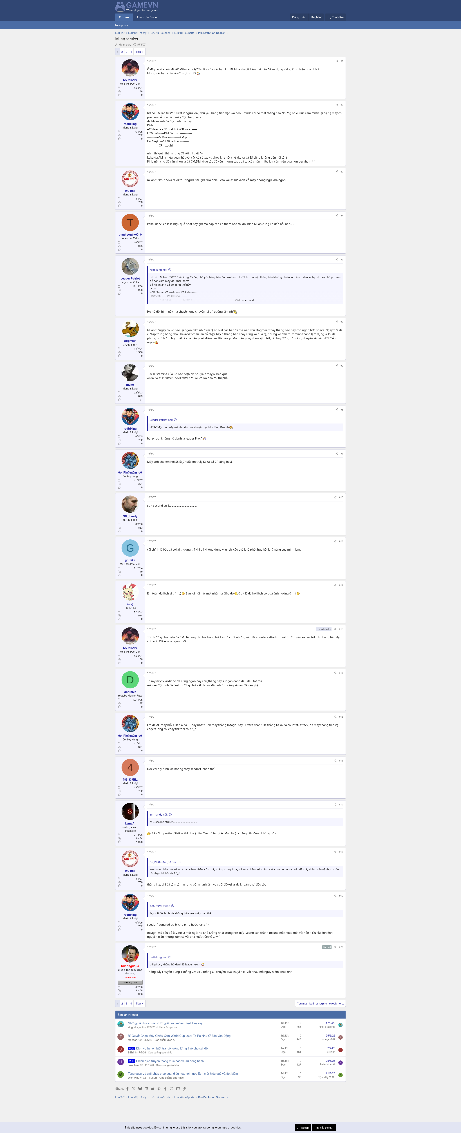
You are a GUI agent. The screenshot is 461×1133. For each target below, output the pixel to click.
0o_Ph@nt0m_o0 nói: (163, 862)
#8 (342, 409)
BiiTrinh (132, 1052)
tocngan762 (135, 1040)
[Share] (336, 61)
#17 (341, 804)
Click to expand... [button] (245, 300)
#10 (341, 497)
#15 (341, 716)
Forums (124, 17)
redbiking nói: (158, 269)
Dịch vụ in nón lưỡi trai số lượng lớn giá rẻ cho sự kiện (172, 1048)
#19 (341, 895)
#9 (342, 453)
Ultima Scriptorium (168, 1027)
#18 (341, 851)
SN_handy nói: (159, 814)
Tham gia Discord (148, 17)
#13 (341, 629)
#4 (342, 215)
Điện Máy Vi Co (137, 1077)
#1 (342, 61)
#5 (342, 259)
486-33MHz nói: (160, 906)
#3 (342, 172)
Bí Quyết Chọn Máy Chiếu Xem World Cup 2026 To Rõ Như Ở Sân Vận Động (179, 1035)
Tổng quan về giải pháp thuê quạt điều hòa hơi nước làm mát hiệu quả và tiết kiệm (183, 1073)
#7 (342, 365)
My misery (125, 44)
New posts (121, 25)
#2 (342, 105)
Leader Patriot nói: (161, 420)
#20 (341, 947)
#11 (341, 541)
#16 (341, 760)
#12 (341, 585)
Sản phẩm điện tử (165, 1040)
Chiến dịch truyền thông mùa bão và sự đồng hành (170, 1060)
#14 (341, 673)
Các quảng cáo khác (160, 1052)
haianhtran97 (135, 1065)
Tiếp (138, 51)
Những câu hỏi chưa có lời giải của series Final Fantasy (165, 1023)
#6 (342, 321)
